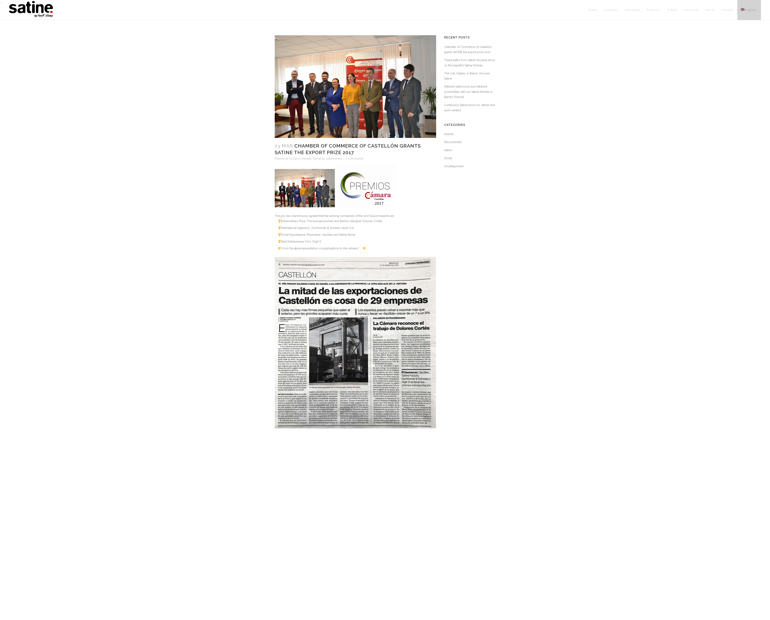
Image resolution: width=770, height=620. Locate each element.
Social (317, 158)
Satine (448, 150)
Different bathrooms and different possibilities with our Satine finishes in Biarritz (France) (468, 92)
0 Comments (354, 158)
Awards (306, 158)
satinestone (334, 158)
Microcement (452, 142)
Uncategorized (453, 166)
